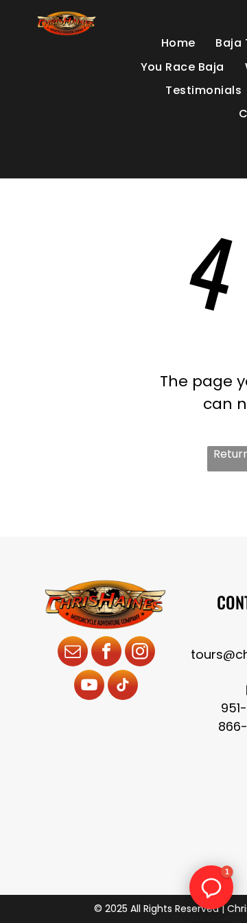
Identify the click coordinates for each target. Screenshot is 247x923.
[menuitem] (178, 43)
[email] (73, 653)
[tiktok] (123, 686)
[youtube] (89, 686)
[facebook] (106, 653)
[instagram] (140, 653)
